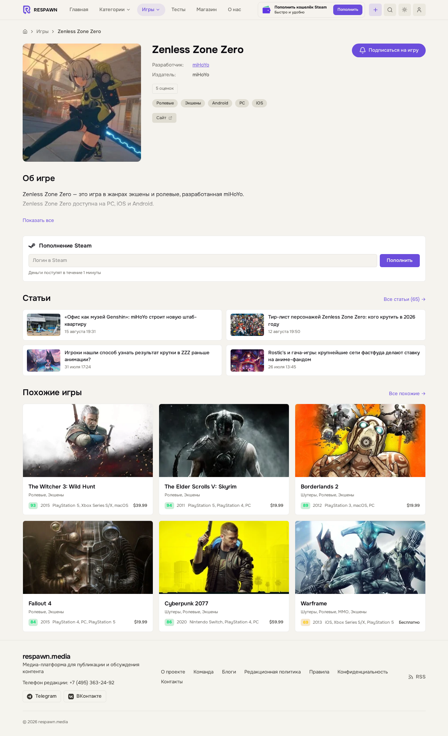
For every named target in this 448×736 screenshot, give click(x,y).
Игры (42, 31)
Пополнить (400, 260)
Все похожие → (407, 394)
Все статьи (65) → (405, 299)
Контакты (172, 682)
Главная (79, 10)
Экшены (193, 103)
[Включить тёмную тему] (404, 10)
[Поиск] (390, 10)
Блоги (229, 672)
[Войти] (419, 10)
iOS (259, 103)
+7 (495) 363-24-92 (92, 683)
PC (242, 103)
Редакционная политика (272, 672)
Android (220, 103)
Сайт (161, 117)
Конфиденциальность (362, 672)
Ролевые (165, 103)
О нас (234, 10)
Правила (319, 672)
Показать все (38, 220)
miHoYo (201, 65)
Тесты (178, 10)
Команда (203, 672)
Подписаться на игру (393, 50)
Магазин (206, 10)
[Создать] (375, 10)
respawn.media (47, 656)
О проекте (173, 672)
